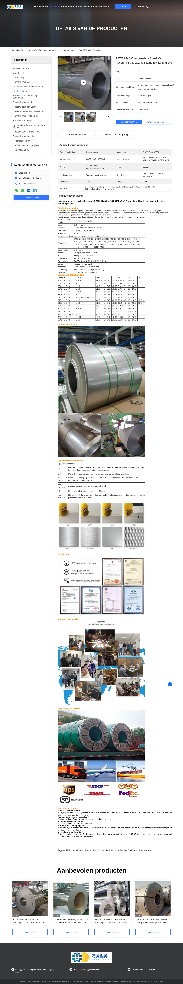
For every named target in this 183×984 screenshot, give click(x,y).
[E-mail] (29, 190)
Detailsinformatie (76, 134)
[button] (16, 905)
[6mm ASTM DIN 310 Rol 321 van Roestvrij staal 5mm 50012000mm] (112, 899)
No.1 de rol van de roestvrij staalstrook (131, 850)
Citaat (123, 6)
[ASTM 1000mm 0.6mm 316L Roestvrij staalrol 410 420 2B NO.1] (30, 899)
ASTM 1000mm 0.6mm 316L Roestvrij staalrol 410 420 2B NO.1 (28, 921)
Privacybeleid (33, 981)
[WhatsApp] (22, 190)
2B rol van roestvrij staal (78, 850)
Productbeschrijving (116, 134)
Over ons (43, 6)
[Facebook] (170, 684)
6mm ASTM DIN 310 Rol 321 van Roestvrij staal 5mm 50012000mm (110, 921)
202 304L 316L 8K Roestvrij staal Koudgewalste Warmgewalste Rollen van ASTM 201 (153, 921)
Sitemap (22, 981)
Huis (36, 6)
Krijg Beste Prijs (129, 122)
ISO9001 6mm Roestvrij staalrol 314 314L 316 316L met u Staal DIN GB (70, 921)
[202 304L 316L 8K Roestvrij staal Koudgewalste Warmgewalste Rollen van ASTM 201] (153, 899)
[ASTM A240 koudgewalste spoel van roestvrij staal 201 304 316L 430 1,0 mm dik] (84, 83)
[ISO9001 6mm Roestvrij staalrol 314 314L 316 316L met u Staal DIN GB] (71, 899)
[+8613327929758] (35, 190)
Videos (79, 6)
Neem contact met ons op (97, 6)
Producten (54, 6)
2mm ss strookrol (101, 850)
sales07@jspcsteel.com (30, 178)
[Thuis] (15, 7)
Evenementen (68, 6)
